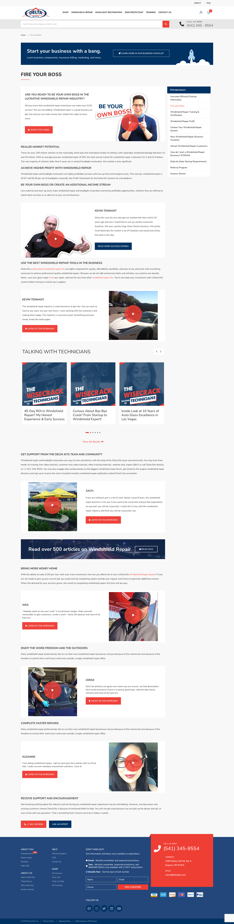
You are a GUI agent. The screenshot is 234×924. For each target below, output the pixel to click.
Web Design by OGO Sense (86, 921)
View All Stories (92, 441)
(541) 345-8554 (181, 847)
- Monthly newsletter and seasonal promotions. (113, 860)
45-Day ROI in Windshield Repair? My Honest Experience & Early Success (44, 415)
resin (51, 277)
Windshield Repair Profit (182, 121)
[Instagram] (96, 908)
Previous (158, 351)
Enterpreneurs (27, 853)
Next (162, 351)
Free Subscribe (133, 887)
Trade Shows (26, 881)
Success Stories (178, 173)
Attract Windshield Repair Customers (188, 146)
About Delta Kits (28, 877)
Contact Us (56, 861)
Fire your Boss (177, 105)
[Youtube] (119, 908)
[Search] (165, 24)
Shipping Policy (65, 921)
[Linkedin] (111, 908)
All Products (57, 885)
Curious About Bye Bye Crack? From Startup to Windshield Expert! (90, 415)
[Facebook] (89, 908)
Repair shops (26, 857)
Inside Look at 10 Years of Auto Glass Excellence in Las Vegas (140, 415)
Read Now (147, 549)
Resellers (25, 861)
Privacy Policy (48, 921)
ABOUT (197, 3)
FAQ (208, 3)
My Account (57, 873)
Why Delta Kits (27, 885)
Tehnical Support (59, 853)
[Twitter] (104, 908)
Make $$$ (25, 865)
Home (23, 35)
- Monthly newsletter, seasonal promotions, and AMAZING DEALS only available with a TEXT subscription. (115, 866)
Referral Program (178, 167)
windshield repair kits (102, 277)
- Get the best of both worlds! (108, 872)
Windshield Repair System (143, 574)
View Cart (56, 877)
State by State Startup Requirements (188, 161)
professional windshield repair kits (48, 268)
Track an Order (58, 881)
